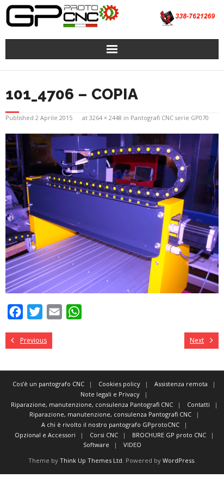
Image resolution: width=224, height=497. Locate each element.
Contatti (198, 404)
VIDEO (132, 445)
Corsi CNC (104, 435)
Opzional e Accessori (45, 435)
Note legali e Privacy (110, 394)
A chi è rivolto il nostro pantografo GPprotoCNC (110, 424)
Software (96, 445)
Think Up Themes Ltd (91, 460)
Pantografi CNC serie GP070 (169, 118)
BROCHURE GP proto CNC (169, 435)
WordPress (178, 460)
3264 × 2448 (105, 118)
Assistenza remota (181, 384)
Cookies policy (119, 384)
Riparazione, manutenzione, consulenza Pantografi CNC (92, 404)
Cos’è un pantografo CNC (48, 384)
